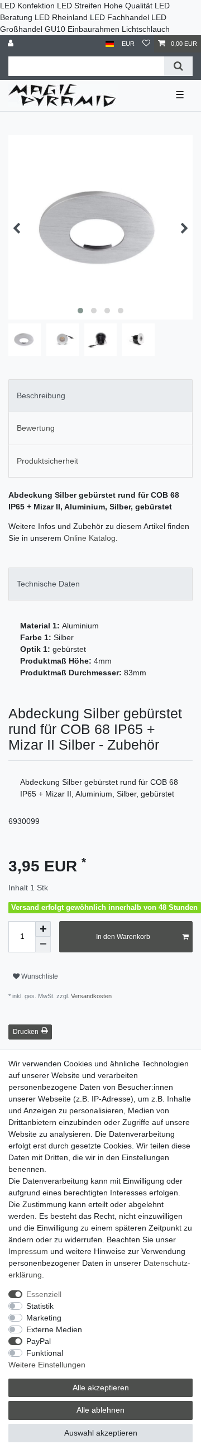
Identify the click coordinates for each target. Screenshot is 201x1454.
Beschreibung (41, 395)
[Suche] (178, 66)
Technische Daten (48, 583)
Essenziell (43, 1294)
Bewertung (36, 427)
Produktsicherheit (47, 460)
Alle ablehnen (100, 1409)
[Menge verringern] (43, 944)
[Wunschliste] (146, 44)
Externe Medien (54, 1329)
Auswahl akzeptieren (100, 1432)
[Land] (110, 44)
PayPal (38, 1341)
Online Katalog (90, 537)
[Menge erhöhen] (43, 929)
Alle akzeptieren (101, 1387)
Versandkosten (90, 996)
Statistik (40, 1306)
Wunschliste (39, 976)
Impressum (28, 1251)
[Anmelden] (12, 44)
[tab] (100, 395)
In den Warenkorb (123, 937)
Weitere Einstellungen (46, 1364)
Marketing (43, 1317)
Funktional (44, 1352)
